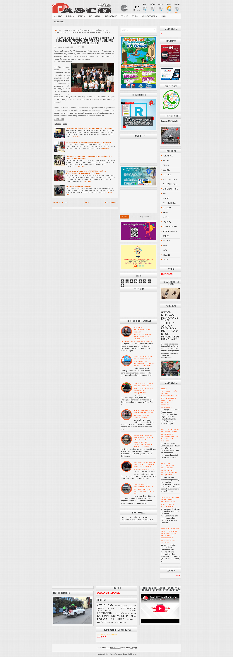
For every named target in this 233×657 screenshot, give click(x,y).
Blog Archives (145, 217)
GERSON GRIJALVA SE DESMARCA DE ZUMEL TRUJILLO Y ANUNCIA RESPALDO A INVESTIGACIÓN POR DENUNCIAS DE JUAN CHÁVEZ (170, 325)
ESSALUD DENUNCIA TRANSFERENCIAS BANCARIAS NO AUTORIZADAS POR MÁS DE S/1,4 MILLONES (145, 361)
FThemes (133, 654)
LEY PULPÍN (167, 208)
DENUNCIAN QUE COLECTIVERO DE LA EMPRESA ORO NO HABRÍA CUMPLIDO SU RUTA (144, 489)
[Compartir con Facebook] (62, 119)
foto (164, 193)
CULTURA (166, 170)
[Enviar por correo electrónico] (55, 119)
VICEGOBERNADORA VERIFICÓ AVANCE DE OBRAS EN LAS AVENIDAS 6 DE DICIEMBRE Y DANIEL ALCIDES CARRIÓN (170, 535)
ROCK (165, 250)
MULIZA (166, 217)
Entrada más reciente (60, 202)
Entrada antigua (111, 202)
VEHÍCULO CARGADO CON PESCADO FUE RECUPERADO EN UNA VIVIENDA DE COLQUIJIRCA (143, 388)
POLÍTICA (135, 16)
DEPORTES (124, 16)
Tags (133, 217)
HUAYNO (166, 198)
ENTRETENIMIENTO (170, 189)
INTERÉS (81, 16)
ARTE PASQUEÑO (95, 16)
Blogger (134, 648)
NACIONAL (167, 222)
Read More (76, 136)
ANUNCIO (166, 160)
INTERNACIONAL (59, 21)
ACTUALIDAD (58, 16)
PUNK (165, 245)
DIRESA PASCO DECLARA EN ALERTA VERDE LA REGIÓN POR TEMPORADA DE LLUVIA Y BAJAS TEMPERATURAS (86, 172)
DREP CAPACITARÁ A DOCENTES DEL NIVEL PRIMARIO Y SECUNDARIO (90, 128)
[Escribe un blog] (57, 119)
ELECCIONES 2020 (170, 179)
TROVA (165, 260)
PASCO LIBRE (115, 648)
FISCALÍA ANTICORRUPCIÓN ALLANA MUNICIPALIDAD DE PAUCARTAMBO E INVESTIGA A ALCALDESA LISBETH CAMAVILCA (136, 334)
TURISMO (70, 16)
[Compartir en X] (60, 119)
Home (57, 30)
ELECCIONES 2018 (170, 184)
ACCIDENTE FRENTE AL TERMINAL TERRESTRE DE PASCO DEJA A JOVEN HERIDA (170, 501)
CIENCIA (166, 165)
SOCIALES (166, 255)
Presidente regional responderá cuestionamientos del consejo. (89, 142)
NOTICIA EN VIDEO (111, 16)
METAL (165, 212)
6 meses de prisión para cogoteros (78, 186)
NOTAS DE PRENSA (170, 227)
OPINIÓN (163, 16)
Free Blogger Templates (114, 654)
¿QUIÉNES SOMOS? (149, 16)
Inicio (87, 202)
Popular (124, 217)
